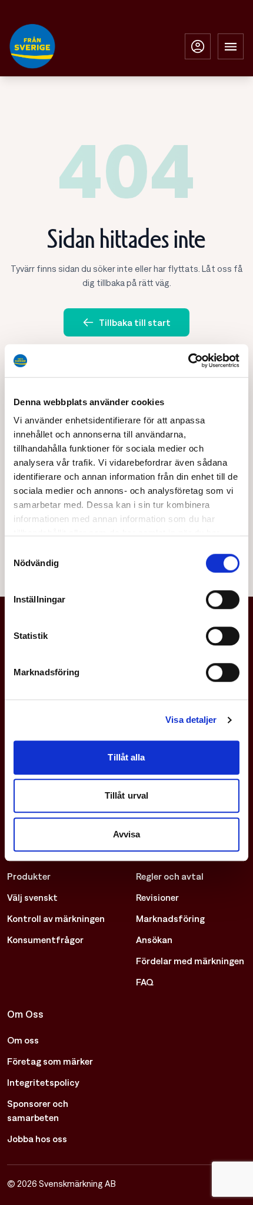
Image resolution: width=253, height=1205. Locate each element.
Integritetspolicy (43, 1082)
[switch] (222, 599)
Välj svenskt (32, 897)
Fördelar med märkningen (190, 960)
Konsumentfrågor (45, 939)
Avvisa (127, 834)
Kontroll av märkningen (56, 918)
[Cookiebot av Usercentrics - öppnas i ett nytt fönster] (188, 360)
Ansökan (154, 939)
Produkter (29, 876)
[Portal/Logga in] (198, 46)
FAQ (145, 982)
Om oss (23, 1040)
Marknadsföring (170, 918)
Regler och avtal (170, 876)
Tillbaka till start (135, 322)
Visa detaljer (191, 720)
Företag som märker (50, 1061)
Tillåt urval (126, 795)
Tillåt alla (126, 757)
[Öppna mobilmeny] (231, 46)
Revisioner (157, 897)
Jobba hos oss (37, 1138)
